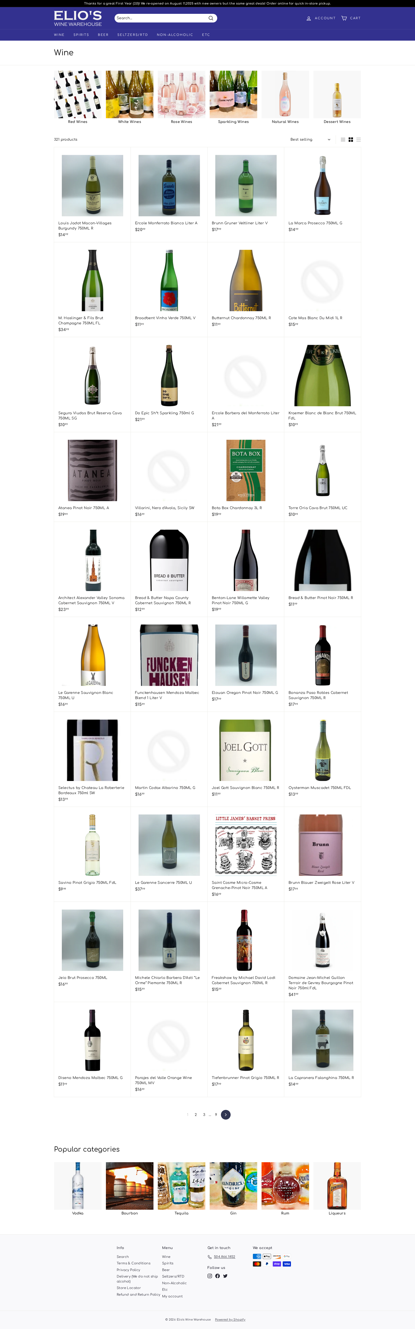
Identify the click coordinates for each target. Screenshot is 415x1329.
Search (123, 1257)
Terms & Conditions (133, 1263)
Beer (103, 35)
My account (172, 1296)
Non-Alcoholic (175, 35)
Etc (206, 35)
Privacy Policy (128, 1270)
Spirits (81, 35)
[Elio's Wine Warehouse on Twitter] (225, 1276)
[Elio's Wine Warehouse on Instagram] (210, 1276)
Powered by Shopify (230, 1319)
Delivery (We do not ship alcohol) (137, 1279)
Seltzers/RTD (132, 35)
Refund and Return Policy (138, 1295)
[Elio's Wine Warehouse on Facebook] (217, 1276)
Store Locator (129, 1288)
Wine (59, 35)
